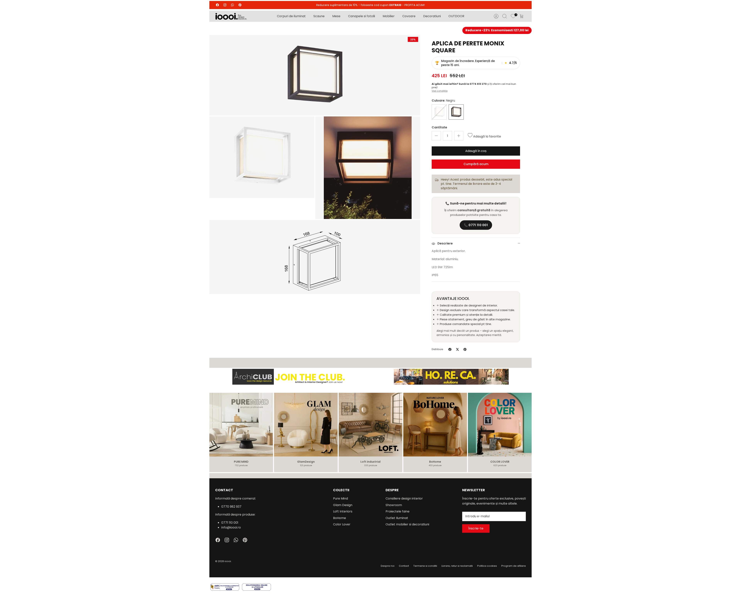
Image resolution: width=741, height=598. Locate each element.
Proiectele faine (397, 511)
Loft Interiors (342, 511)
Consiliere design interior (404, 498)
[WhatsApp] (232, 4)
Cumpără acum (476, 164)
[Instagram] (225, 4)
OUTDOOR (456, 16)
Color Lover (341, 524)
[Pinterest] (240, 4)
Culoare (443, 100)
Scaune (319, 16)
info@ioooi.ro (231, 527)
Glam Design (342, 505)
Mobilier (389, 16)
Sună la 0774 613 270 (473, 84)
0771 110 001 (229, 522)
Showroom (394, 505)
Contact (404, 566)
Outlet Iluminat (397, 518)
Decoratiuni (432, 16)
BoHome (339, 518)
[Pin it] (465, 349)
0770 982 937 (231, 506)
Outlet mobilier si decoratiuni (407, 524)
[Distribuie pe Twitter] (457, 349)
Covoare (408, 16)
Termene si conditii (425, 566)
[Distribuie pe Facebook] (450, 349)
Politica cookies (487, 566)
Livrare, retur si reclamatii (457, 566)
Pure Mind (340, 498)
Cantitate (439, 127)
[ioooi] (231, 16)
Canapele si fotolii (361, 16)
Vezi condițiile (439, 90)
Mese (336, 16)
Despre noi (387, 566)
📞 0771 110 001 (476, 225)
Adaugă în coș (475, 151)
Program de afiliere (513, 566)
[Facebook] (217, 4)
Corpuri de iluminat (291, 16)
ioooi (228, 561)
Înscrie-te (475, 528)
